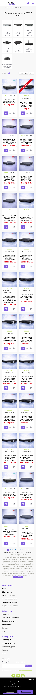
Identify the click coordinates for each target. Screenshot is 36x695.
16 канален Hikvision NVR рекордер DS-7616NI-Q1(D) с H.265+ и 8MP (26, 297)
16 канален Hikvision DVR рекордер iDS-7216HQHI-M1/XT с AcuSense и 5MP (26, 218)
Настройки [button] (10, 692)
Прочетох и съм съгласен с (18, 670)
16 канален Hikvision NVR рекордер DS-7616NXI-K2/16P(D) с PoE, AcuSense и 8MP (26, 418)
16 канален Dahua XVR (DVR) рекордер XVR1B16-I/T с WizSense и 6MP (9, 179)
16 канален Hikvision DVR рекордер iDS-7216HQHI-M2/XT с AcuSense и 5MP (9, 258)
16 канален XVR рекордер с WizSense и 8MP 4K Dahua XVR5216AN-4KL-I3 (26, 534)
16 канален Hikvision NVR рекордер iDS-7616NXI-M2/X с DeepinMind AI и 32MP (26, 458)
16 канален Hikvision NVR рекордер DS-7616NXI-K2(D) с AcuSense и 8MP (9, 418)
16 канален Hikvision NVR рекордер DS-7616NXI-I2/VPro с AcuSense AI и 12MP (9, 379)
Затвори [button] (31, 679)
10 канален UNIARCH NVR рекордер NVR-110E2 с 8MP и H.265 (9, 101)
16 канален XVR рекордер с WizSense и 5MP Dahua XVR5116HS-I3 (26, 495)
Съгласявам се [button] (26, 692)
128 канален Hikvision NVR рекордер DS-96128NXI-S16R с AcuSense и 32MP (26, 104)
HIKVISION (26, 95)
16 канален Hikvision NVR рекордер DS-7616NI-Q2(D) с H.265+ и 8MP (9, 339)
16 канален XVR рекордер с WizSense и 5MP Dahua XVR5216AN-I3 (9, 532)
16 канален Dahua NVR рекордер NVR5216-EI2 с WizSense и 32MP (26, 141)
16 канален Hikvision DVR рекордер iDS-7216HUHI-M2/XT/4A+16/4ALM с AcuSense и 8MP (9, 299)
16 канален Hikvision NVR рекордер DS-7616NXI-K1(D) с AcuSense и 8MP (26, 379)
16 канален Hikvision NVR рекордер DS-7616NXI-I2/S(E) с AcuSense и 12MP (26, 339)
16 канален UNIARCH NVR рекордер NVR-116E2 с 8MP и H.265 (9, 494)
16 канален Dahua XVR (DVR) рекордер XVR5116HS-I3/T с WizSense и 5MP (26, 179)
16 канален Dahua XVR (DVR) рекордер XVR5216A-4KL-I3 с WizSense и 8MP (9, 218)
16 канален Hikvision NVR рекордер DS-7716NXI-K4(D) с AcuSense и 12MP (9, 458)
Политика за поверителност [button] (12, 686)
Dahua (5, 135)
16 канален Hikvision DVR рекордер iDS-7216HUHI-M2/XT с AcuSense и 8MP (26, 258)
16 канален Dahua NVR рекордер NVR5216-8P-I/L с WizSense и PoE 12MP (9, 141)
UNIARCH (6, 95)
